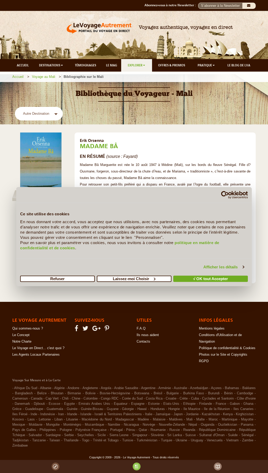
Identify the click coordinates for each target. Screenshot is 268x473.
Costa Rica (154, 398)
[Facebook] (77, 329)
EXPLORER (135, 65)
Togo (85, 440)
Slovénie (157, 435)
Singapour (139, 435)
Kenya (228, 414)
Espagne (137, 404)
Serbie (69, 435)
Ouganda (207, 424)
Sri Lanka (174, 435)
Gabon (235, 404)
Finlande (205, 404)
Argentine (148, 388)
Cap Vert (52, 398)
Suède (233, 435)
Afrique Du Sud (25, 388)
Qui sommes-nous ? (27, 328)
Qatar (143, 430)
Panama (247, 424)
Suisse (190, 435)
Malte (200, 419)
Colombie (90, 398)
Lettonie (45, 419)
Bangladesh (24, 393)
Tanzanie (39, 440)
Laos (31, 419)
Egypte (69, 404)
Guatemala (55, 409)
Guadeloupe (34, 409)
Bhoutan (57, 393)
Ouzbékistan (227, 424)
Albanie (45, 388)
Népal (192, 424)
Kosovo (18, 419)
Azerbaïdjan (199, 388)
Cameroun (20, 398)
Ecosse (54, 404)
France (221, 404)
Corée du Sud (132, 398)
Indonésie (47, 414)
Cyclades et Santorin (218, 398)
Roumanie (158, 430)
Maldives (176, 419)
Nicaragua (131, 424)
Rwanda (189, 430)
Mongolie (53, 424)
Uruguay (197, 440)
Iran (61, 414)
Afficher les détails (220, 267)
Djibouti (39, 404)
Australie (180, 388)
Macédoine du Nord (96, 419)
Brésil (158, 393)
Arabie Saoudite (126, 388)
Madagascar (124, 419)
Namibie (114, 424)
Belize (42, 393)
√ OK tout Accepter (210, 278)
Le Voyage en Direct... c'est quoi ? (38, 348)
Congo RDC (110, 398)
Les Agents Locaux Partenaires (36, 354)
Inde (34, 414)
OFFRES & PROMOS (171, 65)
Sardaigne (53, 435)
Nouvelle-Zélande (172, 424)
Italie (148, 414)
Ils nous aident (148, 335)
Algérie (59, 388)
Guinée (72, 409)
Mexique (18, 424)
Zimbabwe (20, 445)
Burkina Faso (193, 393)
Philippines (48, 430)
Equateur (120, 404)
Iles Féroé (19, 414)
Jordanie (192, 414)
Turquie (166, 440)
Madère (143, 419)
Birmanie (74, 393)
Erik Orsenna (92, 140)
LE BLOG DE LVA (238, 65)
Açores (216, 388)
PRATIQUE (205, 65)
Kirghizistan (245, 414)
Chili (65, 398)
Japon (178, 414)
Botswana (141, 393)
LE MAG (111, 65)
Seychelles (85, 435)
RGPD (204, 361)
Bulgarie (172, 393)
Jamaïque (162, 414)
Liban (58, 419)
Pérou (130, 430)
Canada (36, 398)
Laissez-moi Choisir (131, 278)
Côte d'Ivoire (246, 398)
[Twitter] (86, 329)
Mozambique (94, 424)
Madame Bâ (99, 146)
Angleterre (90, 388)
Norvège (149, 424)
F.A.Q (141, 328)
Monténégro (72, 424)
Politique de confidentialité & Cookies (227, 348)
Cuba (195, 398)
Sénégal (247, 435)
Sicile (101, 435)
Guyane (113, 409)
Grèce (16, 409)
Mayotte (247, 419)
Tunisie (127, 440)
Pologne (66, 430)
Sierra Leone (119, 435)
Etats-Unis (171, 404)
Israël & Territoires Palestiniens (118, 414)
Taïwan (54, 440)
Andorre (73, 388)
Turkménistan (147, 440)
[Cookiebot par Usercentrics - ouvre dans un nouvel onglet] (225, 195)
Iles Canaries (243, 409)
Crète (184, 398)
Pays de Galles (24, 430)
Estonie (154, 404)
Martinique (229, 419)
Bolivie (90, 393)
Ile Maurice (191, 409)
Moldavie (35, 424)
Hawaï (142, 409)
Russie (174, 430)
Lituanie (72, 419)
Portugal (116, 430)
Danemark (22, 404)
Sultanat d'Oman (212, 435)
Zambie (247, 440)
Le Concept (21, 335)
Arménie (164, 388)
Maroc (213, 419)
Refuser (57, 278)
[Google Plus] (97, 329)
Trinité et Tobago (106, 440)
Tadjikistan (20, 440)
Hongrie (174, 409)
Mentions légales (212, 328)
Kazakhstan (211, 414)
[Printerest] (108, 329)
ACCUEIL (23, 65)
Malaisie (159, 419)
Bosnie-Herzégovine (115, 393)
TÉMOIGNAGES (85, 65)
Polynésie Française (91, 430)
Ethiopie (189, 404)
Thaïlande (71, 440)
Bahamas (232, 388)
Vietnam (232, 440)
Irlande (72, 414)
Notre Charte (21, 341)
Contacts (143, 341)
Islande (85, 414)
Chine (76, 398)
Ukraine (181, 440)
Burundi (214, 393)
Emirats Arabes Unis (94, 404)
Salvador (35, 435)
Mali (189, 419)
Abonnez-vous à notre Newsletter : (171, 5)
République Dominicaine (217, 430)
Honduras (157, 409)
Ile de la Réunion (217, 409)
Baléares (249, 388)
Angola (106, 388)
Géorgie (128, 409)
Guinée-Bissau (92, 409)
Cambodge (245, 393)
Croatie (171, 398)
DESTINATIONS (50, 65)
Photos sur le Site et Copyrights (223, 354)
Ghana (248, 404)
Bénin (228, 393)
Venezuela (214, 440)
